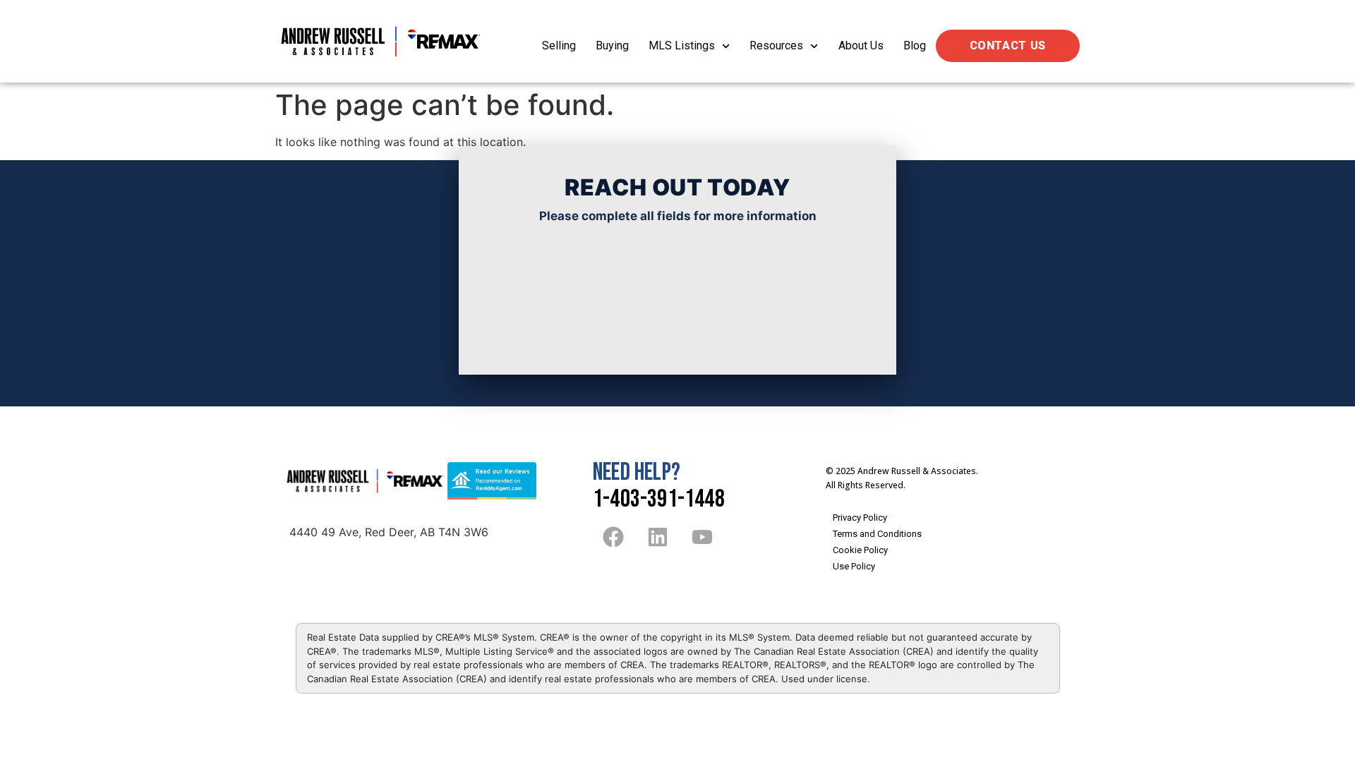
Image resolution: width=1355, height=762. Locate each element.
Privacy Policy (860, 517)
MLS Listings (682, 45)
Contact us (1008, 45)
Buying (612, 45)
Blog (914, 45)
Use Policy (854, 566)
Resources (776, 45)
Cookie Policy (860, 550)
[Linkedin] (658, 537)
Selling (559, 45)
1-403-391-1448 (659, 499)
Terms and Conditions (877, 533)
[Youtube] (702, 537)
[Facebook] (613, 537)
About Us (861, 45)
